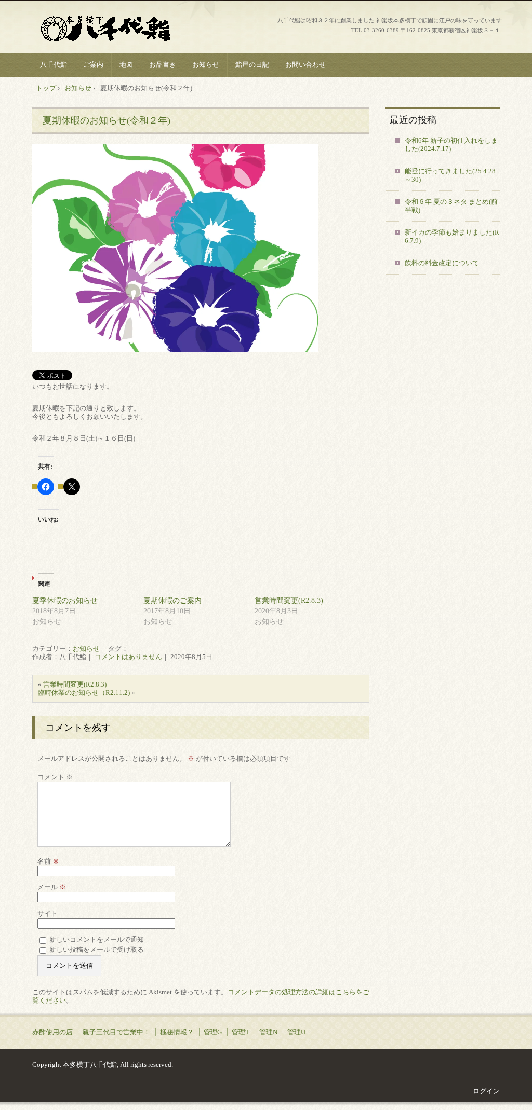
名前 (48, 861)
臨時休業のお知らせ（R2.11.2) (84, 692)
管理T (240, 1032)
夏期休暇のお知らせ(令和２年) (106, 120)
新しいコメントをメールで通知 (96, 939)
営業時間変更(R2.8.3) (289, 601)
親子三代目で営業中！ (116, 1032)
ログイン (486, 1091)
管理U (296, 1032)
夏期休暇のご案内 (172, 601)
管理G (213, 1032)
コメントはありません (128, 657)
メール (51, 887)
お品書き (162, 64)
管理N (268, 1032)
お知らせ (205, 64)
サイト (47, 913)
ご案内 (93, 64)
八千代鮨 (111, 28)
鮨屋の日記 (252, 64)
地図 (126, 64)
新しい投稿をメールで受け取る (96, 949)
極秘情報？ (177, 1032)
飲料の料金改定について (442, 263)
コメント (55, 777)
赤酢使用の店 (52, 1032)
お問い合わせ (305, 64)
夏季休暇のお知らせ (65, 601)
